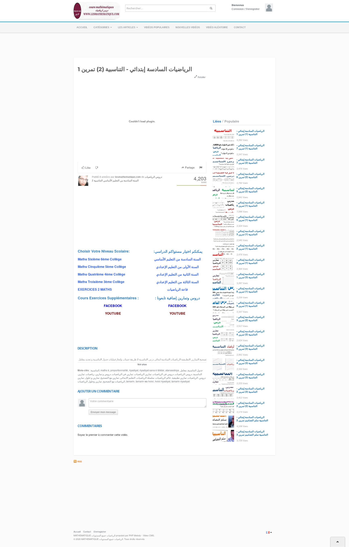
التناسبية (95, 370)
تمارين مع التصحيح (110, 377)
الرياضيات (193, 377)
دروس (202, 377)
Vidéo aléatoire (217, 27)
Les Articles (127, 27)
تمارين (81, 374)
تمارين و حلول (92, 377)
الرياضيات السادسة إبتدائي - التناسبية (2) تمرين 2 (250, 404)
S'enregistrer (253, 9)
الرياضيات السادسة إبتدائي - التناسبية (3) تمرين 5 (250, 347)
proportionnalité (119, 370)
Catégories (102, 27)
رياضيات (90, 374)
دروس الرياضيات (183, 374)
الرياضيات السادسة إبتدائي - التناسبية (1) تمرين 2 (250, 246)
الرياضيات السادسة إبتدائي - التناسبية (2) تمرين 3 (250, 318)
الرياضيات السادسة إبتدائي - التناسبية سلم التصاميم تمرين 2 (252, 418)
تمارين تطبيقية (179, 377)
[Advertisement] (174, 44)
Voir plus (142, 364)
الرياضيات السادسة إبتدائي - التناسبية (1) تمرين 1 (250, 132)
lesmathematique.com (128, 177)
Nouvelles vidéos (188, 27)
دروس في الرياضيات (163, 374)
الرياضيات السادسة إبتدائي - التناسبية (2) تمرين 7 (250, 161)
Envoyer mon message (103, 412)
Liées (217, 121)
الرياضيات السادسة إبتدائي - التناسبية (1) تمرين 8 (250, 289)
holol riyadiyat (162, 381)
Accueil (82, 27)
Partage (189, 167)
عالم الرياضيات (163, 377)
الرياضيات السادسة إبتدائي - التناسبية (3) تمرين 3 (250, 375)
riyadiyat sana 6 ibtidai (152, 370)
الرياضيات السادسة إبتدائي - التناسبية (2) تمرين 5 (250, 189)
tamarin (130, 381)
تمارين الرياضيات (142, 374)
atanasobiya (172, 370)
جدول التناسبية (195, 370)
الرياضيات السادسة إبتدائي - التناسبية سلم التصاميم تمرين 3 (252, 432)
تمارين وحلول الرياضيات (90, 381)
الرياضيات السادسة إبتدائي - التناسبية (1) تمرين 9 (250, 304)
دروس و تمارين (103, 374)
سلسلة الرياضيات (145, 377)
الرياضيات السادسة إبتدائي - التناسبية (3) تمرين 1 (250, 275)
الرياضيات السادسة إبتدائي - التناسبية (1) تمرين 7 (250, 146)
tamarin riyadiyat (180, 381)
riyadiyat (133, 370)
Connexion (238, 9)
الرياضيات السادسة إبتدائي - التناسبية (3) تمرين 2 (250, 390)
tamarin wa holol (145, 381)
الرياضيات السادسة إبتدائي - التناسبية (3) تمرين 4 (250, 361)
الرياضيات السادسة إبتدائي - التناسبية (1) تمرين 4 (250, 261)
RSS (79, 461)
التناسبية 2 (97, 180)
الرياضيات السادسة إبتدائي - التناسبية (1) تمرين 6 (250, 204)
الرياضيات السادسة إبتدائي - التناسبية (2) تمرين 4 (250, 332)
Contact (240, 27)
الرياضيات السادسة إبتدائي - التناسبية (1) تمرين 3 (250, 232)
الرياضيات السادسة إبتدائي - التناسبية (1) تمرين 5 (250, 218)
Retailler (201, 77)
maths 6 (105, 370)
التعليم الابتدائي (127, 377)
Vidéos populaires (156, 27)
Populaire (231, 121)
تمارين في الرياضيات (122, 374)
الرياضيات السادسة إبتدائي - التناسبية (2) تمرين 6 (250, 175)
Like (87, 167)
